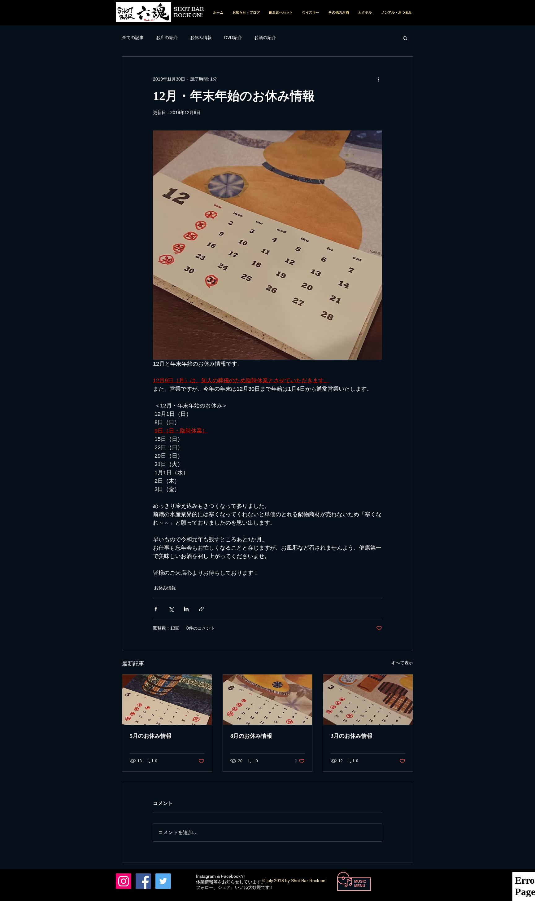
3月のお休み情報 (351, 736)
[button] (405, 37)
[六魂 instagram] (123, 881)
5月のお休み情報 (151, 736)
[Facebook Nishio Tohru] (143, 881)
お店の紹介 (167, 37)
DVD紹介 (233, 37)
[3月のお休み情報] (368, 700)
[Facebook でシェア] (156, 609)
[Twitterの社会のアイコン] (163, 881)
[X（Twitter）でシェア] (171, 609)
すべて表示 (402, 662)
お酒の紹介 (265, 37)
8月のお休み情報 (251, 736)
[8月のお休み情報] (267, 700)
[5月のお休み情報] (167, 700)
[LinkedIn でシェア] (186, 609)
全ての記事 (133, 37)
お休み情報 (201, 37)
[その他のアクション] (378, 79)
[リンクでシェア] (201, 609)
